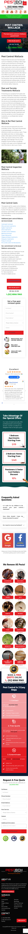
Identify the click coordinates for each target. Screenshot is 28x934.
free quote (21, 920)
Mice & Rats (4, 906)
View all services (18, 905)
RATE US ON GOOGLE (8, 891)
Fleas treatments (6, 235)
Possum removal (6, 241)
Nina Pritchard (13, 382)
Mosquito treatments (7, 239)
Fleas (2, 901)
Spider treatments (6, 228)
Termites (16, 899)
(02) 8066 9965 (13, 705)
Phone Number (5, 796)
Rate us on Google (14, 280)
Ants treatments (6, 229)
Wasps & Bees (5, 903)
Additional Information (8, 823)
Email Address (5, 802)
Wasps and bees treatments (9, 237)
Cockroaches (4, 899)
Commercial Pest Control (5, 909)
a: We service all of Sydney (6, 920)
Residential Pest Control (18, 907)
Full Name (4, 789)
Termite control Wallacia (8, 231)
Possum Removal (18, 903)
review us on (13, 377)
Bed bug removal (6, 233)
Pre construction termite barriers (10, 242)
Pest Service (5, 809)
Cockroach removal (7, 224)
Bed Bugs (16, 901)
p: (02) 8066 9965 (5, 917)
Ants (2, 905)
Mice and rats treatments (8, 226)
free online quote (14, 41)
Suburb (3, 816)
